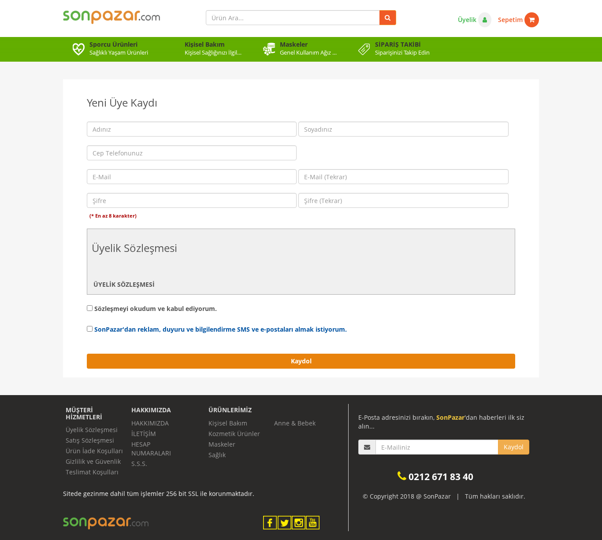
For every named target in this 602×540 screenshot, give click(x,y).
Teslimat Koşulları (92, 472)
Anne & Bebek (295, 423)
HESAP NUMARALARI (151, 448)
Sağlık (217, 455)
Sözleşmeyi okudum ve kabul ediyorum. (155, 308)
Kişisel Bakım (227, 423)
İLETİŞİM (143, 433)
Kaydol (301, 361)
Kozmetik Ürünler (234, 433)
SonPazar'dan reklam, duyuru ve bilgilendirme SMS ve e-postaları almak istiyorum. (220, 329)
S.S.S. (139, 463)
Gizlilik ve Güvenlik (93, 461)
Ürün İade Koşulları (94, 451)
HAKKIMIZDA (150, 423)
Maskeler (221, 444)
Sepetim (511, 19)
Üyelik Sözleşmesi (92, 429)
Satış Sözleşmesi (90, 440)
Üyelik (468, 19)
